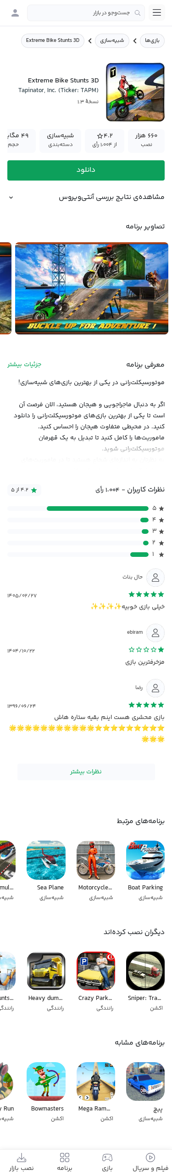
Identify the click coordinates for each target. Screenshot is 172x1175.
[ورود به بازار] (15, 13)
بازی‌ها (152, 40)
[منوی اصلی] (157, 12)
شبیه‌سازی (112, 40)
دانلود (86, 170)
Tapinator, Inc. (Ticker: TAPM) (58, 91)
